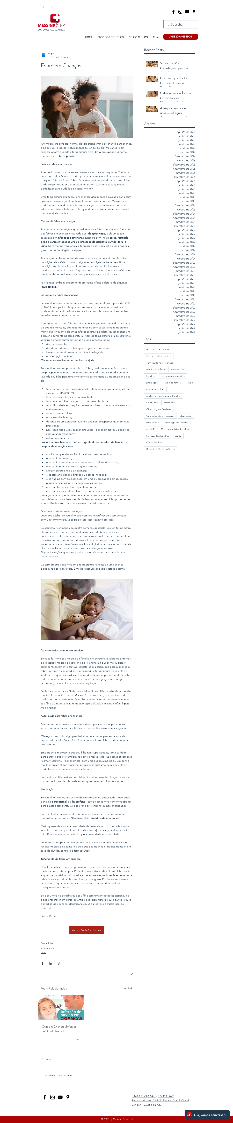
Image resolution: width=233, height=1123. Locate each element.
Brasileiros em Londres (158, 349)
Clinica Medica (154, 442)
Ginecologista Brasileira (158, 409)
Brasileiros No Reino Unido (160, 449)
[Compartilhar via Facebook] (42, 963)
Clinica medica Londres (158, 356)
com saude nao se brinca (159, 362)
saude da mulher (155, 389)
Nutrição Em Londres (157, 435)
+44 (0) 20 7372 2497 (144, 1096)
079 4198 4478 (166, 1096)
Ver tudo (128, 988)
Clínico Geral (47, 947)
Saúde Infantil (48, 943)
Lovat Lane (152, 402)
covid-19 (150, 429)
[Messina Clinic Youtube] (187, 11)
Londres (150, 376)
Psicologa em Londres (176, 422)
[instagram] (180, 11)
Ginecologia (152, 422)
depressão (186, 415)
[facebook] (173, 11)
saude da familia (172, 382)
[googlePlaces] (193, 11)
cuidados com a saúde (173, 376)
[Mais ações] (131, 55)
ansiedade (169, 402)
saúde (178, 435)
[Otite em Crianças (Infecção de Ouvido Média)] (61, 1007)
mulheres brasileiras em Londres (163, 395)
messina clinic (178, 369)
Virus (43, 952)
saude (189, 382)
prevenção (152, 382)
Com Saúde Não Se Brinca (175, 429)
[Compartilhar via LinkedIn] (50, 963)
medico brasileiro (155, 369)
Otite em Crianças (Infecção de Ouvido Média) (59, 1028)
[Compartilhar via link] (59, 963)
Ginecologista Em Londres (160, 415)
